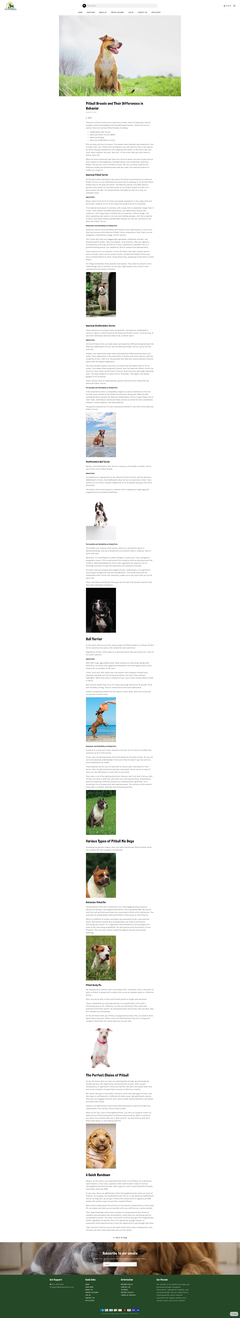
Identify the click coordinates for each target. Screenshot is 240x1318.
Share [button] (90, 118)
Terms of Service (128, 1295)
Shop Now (89, 1287)
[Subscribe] (135, 1264)
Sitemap (124, 1290)
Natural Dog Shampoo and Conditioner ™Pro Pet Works (122, 1313)
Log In (88, 1295)
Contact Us (90, 1298)
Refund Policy (127, 1284)
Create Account (91, 1292)
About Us (89, 1290)
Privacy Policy (127, 1292)
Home (87, 1284)
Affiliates (89, 1300)
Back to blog (121, 1238)
